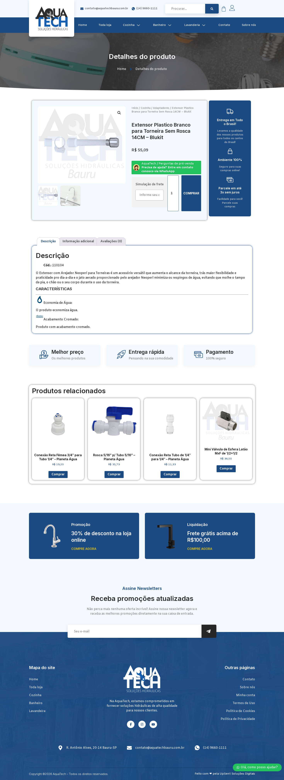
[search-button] (212, 9)
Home (82, 25)
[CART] (224, 8)
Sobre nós (249, 25)
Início (135, 108)
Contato (224, 25)
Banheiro (159, 25)
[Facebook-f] (130, 724)
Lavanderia (192, 25)
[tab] (48, 241)
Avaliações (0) (111, 241)
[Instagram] (142, 724)
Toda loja (105, 25)
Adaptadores (161, 108)
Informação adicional (78, 241)
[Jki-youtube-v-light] (153, 724)
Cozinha (128, 25)
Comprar (191, 193)
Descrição (48, 241)
